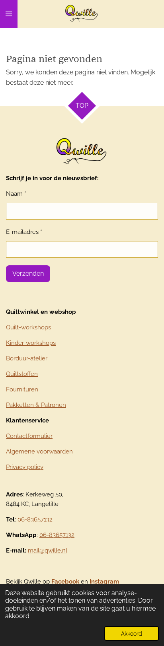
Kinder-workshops (31, 342)
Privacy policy (24, 467)
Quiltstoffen (22, 373)
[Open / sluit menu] (9, 14)
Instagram (104, 581)
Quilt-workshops (28, 327)
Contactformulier (29, 436)
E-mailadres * (24, 231)
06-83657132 (35, 519)
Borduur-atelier (26, 358)
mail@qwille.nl (47, 550)
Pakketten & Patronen (36, 405)
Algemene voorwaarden (39, 451)
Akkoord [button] (131, 633)
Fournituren (22, 389)
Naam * (16, 193)
